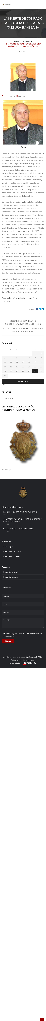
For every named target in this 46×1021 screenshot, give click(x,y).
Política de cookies (11, 556)
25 (11, 371)
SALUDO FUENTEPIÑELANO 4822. (18, 528)
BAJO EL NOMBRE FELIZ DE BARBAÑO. (20, 512)
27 (23, 371)
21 (29, 367)
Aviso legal (8, 546)
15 (35, 362)
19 (17, 367)
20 (23, 367)
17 (5, 367)
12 (17, 362)
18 (11, 367)
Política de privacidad (12, 551)
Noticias (21, 96)
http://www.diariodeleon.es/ (21, 298)
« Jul (3, 385)
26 (17, 371)
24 (5, 371)
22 (35, 367)
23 (41, 367)
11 (11, 362)
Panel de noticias (10, 577)
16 (41, 362)
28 (29, 371)
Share (23, 51)
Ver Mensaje (6, 470)
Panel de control (10, 572)
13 (23, 362)
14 (29, 362)
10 (5, 362)
